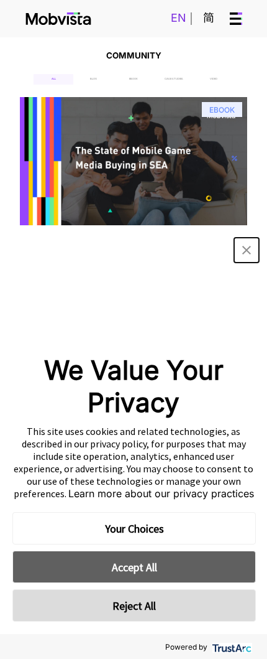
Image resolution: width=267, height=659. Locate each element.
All (54, 78)
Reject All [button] (134, 606)
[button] (246, 250)
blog (93, 78)
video (213, 78)
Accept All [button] (134, 567)
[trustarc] (230, 647)
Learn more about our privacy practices (161, 493)
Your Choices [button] (134, 528)
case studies (174, 78)
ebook (133, 78)
